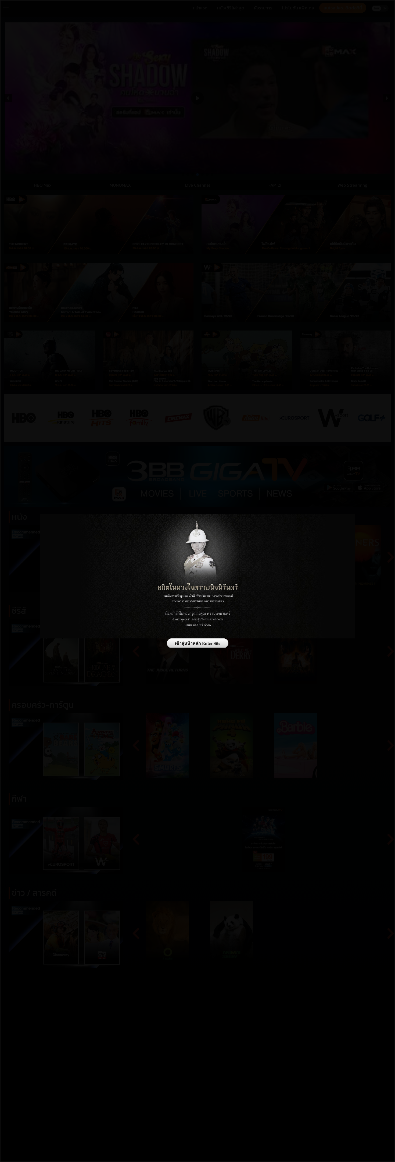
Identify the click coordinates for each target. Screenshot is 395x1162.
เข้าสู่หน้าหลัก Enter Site (197, 643)
